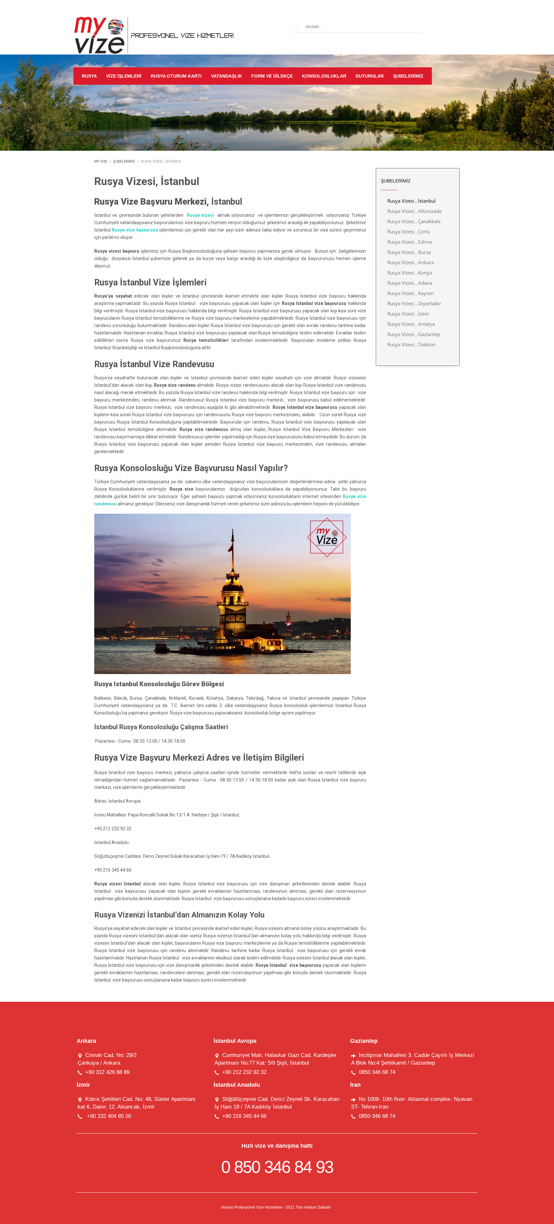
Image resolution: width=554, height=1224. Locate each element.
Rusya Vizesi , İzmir (408, 313)
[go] (296, 27)
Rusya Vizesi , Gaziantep (413, 334)
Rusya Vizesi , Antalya (411, 324)
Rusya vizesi (201, 215)
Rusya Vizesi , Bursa (409, 252)
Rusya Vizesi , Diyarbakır (414, 303)
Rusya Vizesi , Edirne (409, 242)
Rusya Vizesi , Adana (409, 283)
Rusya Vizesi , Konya (409, 272)
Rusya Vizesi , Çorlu (408, 231)
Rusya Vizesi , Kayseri (410, 293)
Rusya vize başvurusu (135, 229)
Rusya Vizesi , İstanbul (411, 201)
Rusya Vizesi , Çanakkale (414, 221)
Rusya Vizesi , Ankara (410, 262)
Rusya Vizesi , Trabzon (411, 344)
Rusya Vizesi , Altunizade (414, 211)
